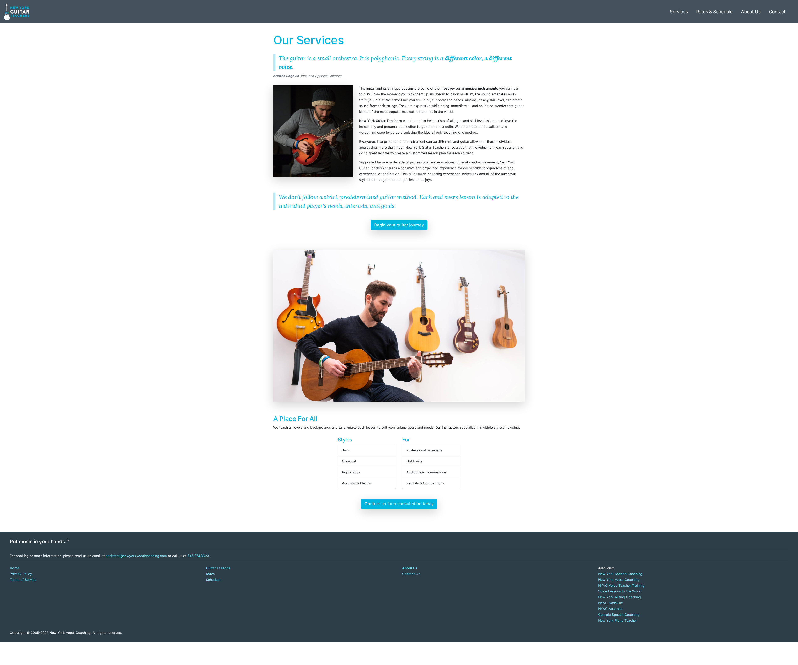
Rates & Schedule (714, 11)
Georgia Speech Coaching (618, 614)
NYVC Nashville (610, 603)
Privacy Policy (21, 574)
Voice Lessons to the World (619, 591)
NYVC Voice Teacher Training (621, 585)
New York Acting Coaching (619, 597)
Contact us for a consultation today (399, 503)
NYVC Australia (610, 609)
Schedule (213, 580)
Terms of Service (23, 580)
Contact (777, 11)
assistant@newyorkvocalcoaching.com (136, 556)
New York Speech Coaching (620, 574)
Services (679, 11)
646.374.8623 (198, 556)
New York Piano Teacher (617, 620)
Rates (210, 574)
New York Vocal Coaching (618, 580)
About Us (750, 11)
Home (15, 568)
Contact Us (411, 574)
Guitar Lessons (218, 568)
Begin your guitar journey (399, 224)
